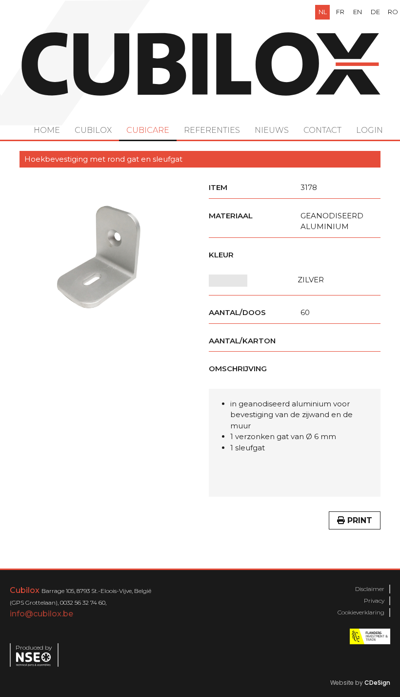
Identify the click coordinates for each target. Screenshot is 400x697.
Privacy (374, 600)
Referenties (212, 130)
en (357, 12)
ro (393, 12)
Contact (322, 130)
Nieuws (272, 130)
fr (340, 12)
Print (358, 520)
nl (323, 12)
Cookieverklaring (361, 612)
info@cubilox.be (41, 613)
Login (369, 130)
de (375, 12)
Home (47, 130)
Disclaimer (369, 588)
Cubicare (147, 130)
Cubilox (93, 130)
